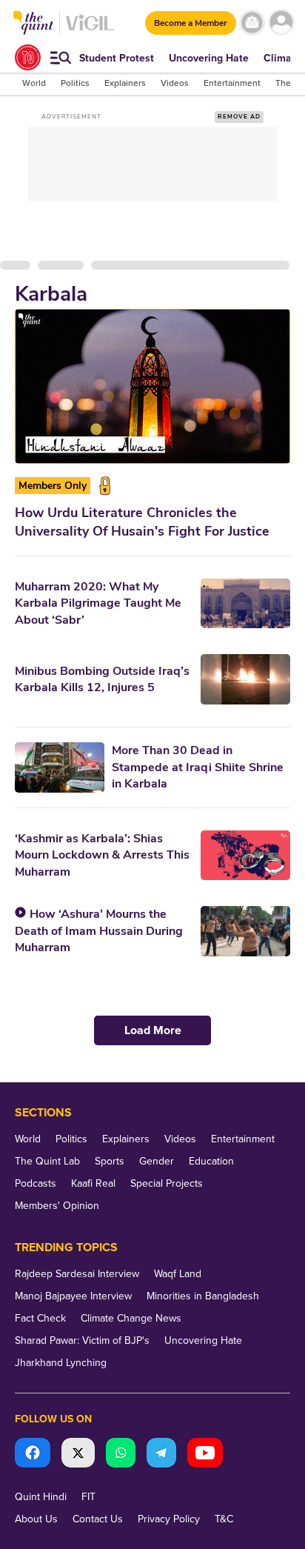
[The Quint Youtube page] (205, 1454)
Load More (152, 1030)
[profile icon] (281, 23)
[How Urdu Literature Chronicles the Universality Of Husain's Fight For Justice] (152, 386)
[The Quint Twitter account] (78, 1454)
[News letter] (252, 23)
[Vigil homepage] (90, 30)
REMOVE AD (239, 117)
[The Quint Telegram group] (161, 1454)
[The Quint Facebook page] (32, 1454)
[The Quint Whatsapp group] (120, 1454)
